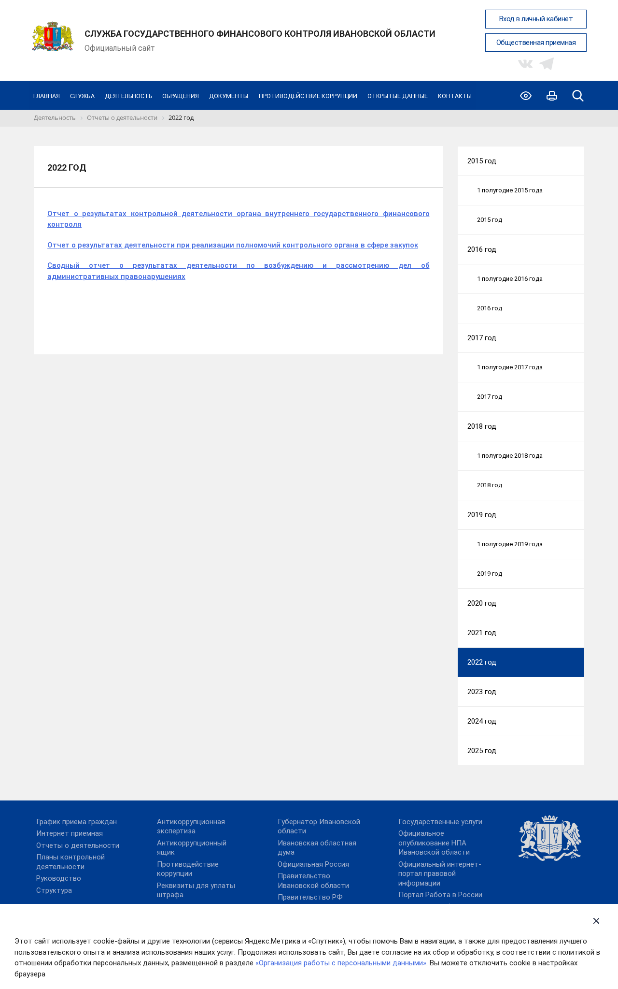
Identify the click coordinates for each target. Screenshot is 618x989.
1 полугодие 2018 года (510, 455)
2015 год (481, 161)
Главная (46, 96)
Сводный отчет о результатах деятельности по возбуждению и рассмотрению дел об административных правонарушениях (238, 271)
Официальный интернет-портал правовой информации (439, 873)
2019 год (481, 514)
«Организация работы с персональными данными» (340, 963)
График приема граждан (76, 821)
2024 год (481, 721)
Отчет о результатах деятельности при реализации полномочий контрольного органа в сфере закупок (232, 245)
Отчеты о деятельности (77, 845)
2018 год (481, 426)
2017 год (481, 338)
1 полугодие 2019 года (510, 544)
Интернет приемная (69, 833)
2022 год (481, 662)
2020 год (481, 603)
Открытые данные (397, 96)
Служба (82, 96)
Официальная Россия (313, 864)
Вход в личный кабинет (536, 19)
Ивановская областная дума (317, 848)
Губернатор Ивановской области (319, 826)
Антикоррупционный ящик (191, 848)
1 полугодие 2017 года (510, 367)
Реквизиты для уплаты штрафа (196, 890)
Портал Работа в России (440, 894)
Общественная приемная (536, 42)
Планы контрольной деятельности (70, 862)
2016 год (481, 249)
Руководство (58, 878)
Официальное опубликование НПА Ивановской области (434, 843)
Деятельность (128, 96)
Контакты (455, 96)
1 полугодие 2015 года (510, 190)
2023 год (481, 691)
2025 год (481, 750)
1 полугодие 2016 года (510, 278)
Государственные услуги (440, 821)
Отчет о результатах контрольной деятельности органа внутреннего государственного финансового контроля (238, 219)
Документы (228, 96)
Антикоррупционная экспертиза (191, 826)
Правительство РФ (310, 897)
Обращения (180, 96)
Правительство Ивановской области (313, 881)
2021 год (481, 632)
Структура (54, 890)
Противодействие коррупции (308, 96)
